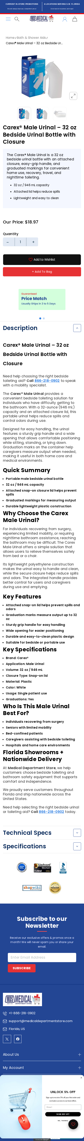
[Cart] (74, 19)
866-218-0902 (47, 380)
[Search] (16, 19)
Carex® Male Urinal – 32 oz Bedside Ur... (34, 43)
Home (10, 38)
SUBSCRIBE (22, 968)
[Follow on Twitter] (7, 1039)
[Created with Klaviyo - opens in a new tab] (42, 1139)
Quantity (10, 234)
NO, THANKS (63, 1121)
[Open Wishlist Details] (73, 1124)
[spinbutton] (20, 242)
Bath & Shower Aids (31, 38)
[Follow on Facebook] (17, 1039)
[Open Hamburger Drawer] (8, 19)
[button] (40, 318)
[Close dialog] (81, 1077)
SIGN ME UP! (63, 1114)
